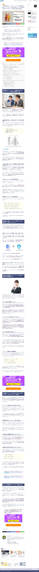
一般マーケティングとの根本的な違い (8, 68)
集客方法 (3, 4)
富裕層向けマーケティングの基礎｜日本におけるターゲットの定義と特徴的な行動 (13, 64)
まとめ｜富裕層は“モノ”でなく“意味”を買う (8, 86)
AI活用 (29, 28)
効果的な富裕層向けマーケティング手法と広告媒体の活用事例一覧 (11, 74)
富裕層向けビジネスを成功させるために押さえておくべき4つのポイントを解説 (13, 80)
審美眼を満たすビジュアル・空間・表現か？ (9, 82)
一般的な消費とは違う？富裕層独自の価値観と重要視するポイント (12, 67)
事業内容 (15, 0)
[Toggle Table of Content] (23, 63)
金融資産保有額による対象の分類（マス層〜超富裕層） (10, 66)
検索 (28, 4)
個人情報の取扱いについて (25, 0)
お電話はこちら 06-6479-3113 (13, 60)
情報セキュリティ (31, 0)
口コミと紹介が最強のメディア (7, 75)
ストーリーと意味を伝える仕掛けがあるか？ (9, 81)
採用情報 (21, 0)
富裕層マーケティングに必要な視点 (8, 69)
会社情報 (18, 0)
